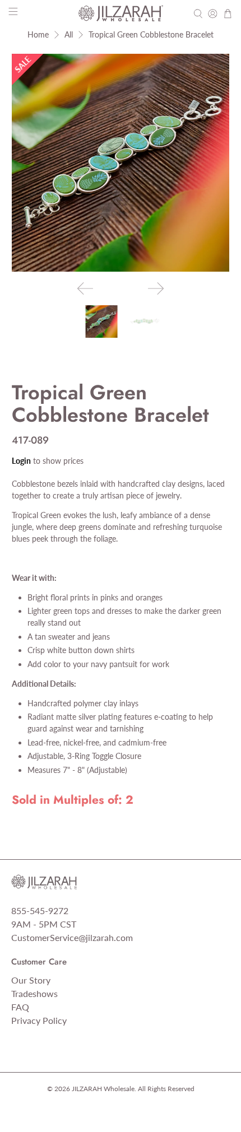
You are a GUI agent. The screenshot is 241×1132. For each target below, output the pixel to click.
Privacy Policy (39, 1020)
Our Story (30, 980)
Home (38, 35)
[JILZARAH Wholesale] (121, 13)
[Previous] (85, 288)
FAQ (20, 1006)
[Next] (155, 288)
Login (21, 460)
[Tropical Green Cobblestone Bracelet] (121, 163)
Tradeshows (34, 993)
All (68, 35)
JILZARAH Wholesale (103, 1088)
